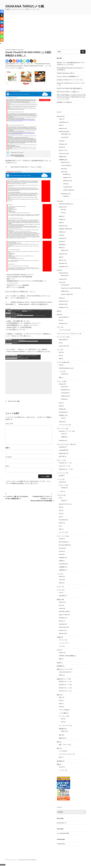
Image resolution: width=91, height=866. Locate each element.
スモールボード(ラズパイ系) (65, 444)
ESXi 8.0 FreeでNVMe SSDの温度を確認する (69, 88)
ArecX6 (61, 538)
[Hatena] (20, 61)
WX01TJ (63, 731)
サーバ (59, 349)
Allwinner (61, 207)
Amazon (61, 602)
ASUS (60, 576)
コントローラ (62, 643)
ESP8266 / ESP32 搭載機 (66, 655)
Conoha (61, 608)
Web (58, 314)
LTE (60, 592)
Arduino (61, 652)
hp (59, 355)
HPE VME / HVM (63, 611)
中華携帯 (61, 159)
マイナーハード (61, 536)
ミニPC (61, 491)
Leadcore (61, 238)
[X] (10, 61)
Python (61, 523)
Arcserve (63, 386)
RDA (60, 257)
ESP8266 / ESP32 (64, 229)
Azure (60, 605)
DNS (60, 365)
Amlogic (61, 219)
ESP (60, 507)
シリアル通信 (62, 713)
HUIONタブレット (64, 684)
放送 (60, 735)
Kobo (60, 554)
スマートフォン (61, 428)
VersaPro (61, 482)
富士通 (61, 475)
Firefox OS (62, 279)
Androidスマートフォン (65, 431)
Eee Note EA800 (63, 545)
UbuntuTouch (62, 301)
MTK (62, 171)
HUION (63, 487)
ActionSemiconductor (65, 204)
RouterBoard (62, 563)
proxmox (61, 630)
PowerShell (62, 519)
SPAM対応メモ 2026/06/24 (64, 102)
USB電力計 (62, 570)
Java (60, 513)
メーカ (59, 574)
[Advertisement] (45, 35)
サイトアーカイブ (62, 337)
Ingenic (63, 250)
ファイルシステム (64, 424)
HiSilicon (61, 232)
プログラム (60, 495)
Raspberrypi (62, 453)
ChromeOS (64, 285)
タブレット (60, 460)
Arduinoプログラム (64, 504)
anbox (60, 119)
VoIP (60, 706)
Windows (61, 304)
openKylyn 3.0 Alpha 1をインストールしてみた (70, 79)
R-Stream (61, 144)
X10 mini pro (62, 153)
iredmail (63, 374)
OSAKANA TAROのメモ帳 (24, 6)
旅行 (60, 757)
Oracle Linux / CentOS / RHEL (69, 288)
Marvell (63, 168)
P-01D (60, 141)
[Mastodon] (17, 61)
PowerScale (62, 412)
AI (59, 498)
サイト (7, 466)
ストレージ (60, 381)
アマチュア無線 (63, 710)
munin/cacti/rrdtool (64, 672)
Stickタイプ (62, 150)
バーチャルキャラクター (66, 754)
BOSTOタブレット (64, 681)
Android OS (62, 273)
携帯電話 (61, 728)
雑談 (58, 748)
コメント (9, 423)
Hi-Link (61, 551)
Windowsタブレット (64, 469)
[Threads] (31, 61)
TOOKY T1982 (67, 190)
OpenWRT (62, 595)
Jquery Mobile (63, 317)
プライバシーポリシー (11, 859)
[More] (34, 61)
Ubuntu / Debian (65, 294)
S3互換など (62, 415)
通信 (58, 694)
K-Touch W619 (65, 165)
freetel (65, 196)
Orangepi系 (62, 450)
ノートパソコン (61, 473)
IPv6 (62, 718)
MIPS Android (63, 131)
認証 (60, 377)
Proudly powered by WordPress (27, 859)
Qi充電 (61, 560)
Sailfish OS (64, 291)
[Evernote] (24, 61)
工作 (58, 650)
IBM (60, 358)
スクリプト (62, 532)
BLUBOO (65, 174)
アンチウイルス (63, 330)
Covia (62, 433)
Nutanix (61, 621)
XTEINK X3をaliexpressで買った (66, 73)
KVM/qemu (62, 617)
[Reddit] (14, 61)
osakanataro (19, 49)
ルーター (59, 590)
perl (60, 516)
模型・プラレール (64, 744)
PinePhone (62, 440)
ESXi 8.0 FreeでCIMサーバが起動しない (68, 91)
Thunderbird (66, 187)
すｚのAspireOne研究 (63, 833)
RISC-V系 (61, 456)
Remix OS (64, 275)
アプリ (59, 327)
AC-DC (61, 767)
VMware (61, 633)
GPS (60, 700)
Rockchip (61, 263)
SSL (60, 320)
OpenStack (62, 624)
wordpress (62, 323)
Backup (61, 384)
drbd (60, 403)
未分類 (59, 662)
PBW (58, 311)
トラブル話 (62, 751)
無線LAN (61, 738)
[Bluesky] (27, 61)
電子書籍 (59, 761)
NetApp (61, 409)
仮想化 (18, 401)
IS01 (60, 125)
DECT (60, 697)
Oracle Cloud (12, 401)
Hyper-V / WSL (63, 614)
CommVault (64, 393)
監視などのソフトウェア (63, 669)
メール (8, 457)
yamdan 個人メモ (62, 823)
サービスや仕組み (62, 362)
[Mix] (2, 33)
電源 (58, 764)
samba (61, 421)
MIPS (60, 247)
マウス (61, 646)
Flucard (61, 548)
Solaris (61, 298)
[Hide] (0, 43)
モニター (59, 586)
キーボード (62, 640)
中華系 (63, 437)
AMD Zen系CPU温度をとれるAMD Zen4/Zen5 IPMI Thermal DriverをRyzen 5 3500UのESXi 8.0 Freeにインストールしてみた (71, 97)
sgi (60, 342)
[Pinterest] (2, 26)
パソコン (59, 479)
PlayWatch (62, 557)
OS (58, 270)
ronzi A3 (63, 137)
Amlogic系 (62, 447)
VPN (62, 722)
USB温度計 (62, 567)
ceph (62, 418)
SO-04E (61, 147)
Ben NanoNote (63, 542)
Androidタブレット (64, 463)
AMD (60, 216)
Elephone (66, 177)
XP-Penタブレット (64, 691)
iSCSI (60, 406)
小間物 (59, 637)
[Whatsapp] (2, 36)
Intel (60, 235)
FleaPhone (66, 180)
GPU (60, 510)
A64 (62, 209)
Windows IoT (62, 307)
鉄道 (58, 742)
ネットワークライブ (64, 725)
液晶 (60, 659)
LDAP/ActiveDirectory (65, 368)
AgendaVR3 (62, 339)
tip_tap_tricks (62, 346)
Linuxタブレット (63, 466)
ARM (60, 222)
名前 (7, 447)
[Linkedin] (2, 22)
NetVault (63, 399)
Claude (63, 500)
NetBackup (64, 396)
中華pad (61, 156)
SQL (60, 529)
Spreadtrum (64, 193)
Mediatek (61, 244)
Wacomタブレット (64, 687)
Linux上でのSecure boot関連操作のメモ (68, 76)
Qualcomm (62, 254)
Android (59, 116)
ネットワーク (62, 716)
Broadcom (64, 162)
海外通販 (59, 666)
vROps (61, 675)
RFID (60, 703)
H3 (62, 212)
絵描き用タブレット (62, 679)
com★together (61, 843)
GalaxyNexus (62, 122)
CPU (58, 201)
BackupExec (64, 389)
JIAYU (65, 183)
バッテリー (62, 770)
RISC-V (61, 260)
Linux (60, 282)
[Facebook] (7, 61)
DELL (60, 352)
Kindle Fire (62, 128)
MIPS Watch (64, 134)
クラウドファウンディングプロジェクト (68, 333)
